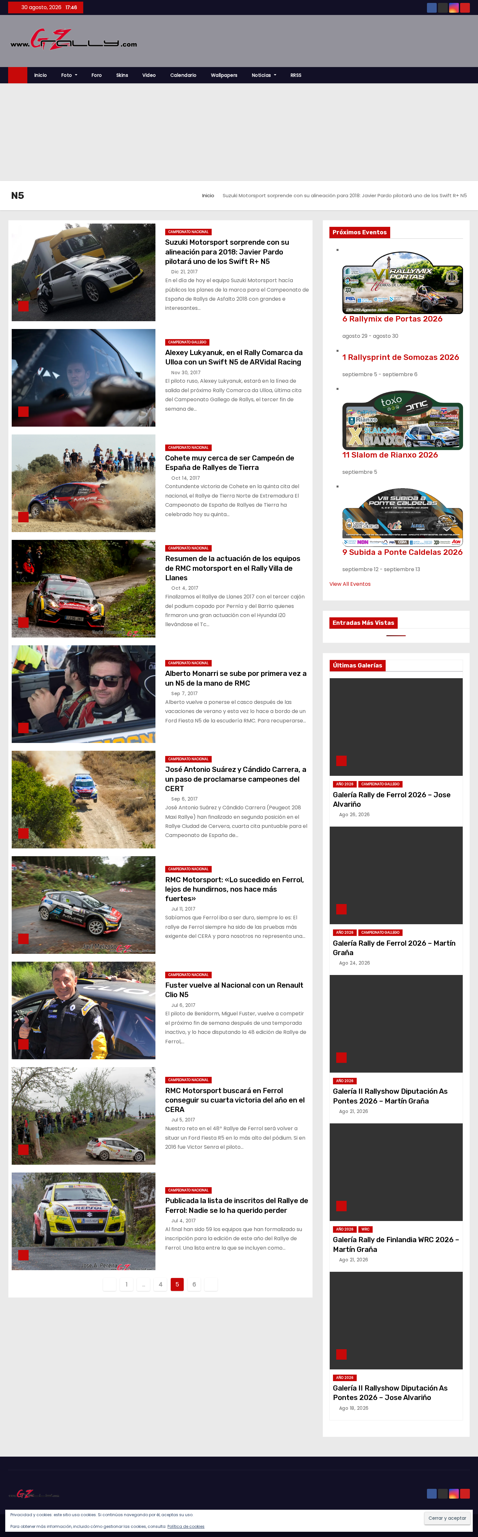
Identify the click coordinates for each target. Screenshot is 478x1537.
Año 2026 (344, 784)
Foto (67, 75)
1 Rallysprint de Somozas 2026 (400, 357)
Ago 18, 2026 (354, 1408)
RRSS (296, 75)
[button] (468, 75)
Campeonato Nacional (188, 231)
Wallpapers (224, 75)
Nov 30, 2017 (186, 372)
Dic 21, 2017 (184, 271)
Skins (122, 75)
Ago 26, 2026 (354, 814)
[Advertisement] (239, 132)
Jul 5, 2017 (183, 1120)
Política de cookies (186, 1526)
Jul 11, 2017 (183, 909)
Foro (97, 75)
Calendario (183, 75)
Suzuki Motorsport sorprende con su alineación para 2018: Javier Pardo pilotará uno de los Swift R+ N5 (227, 252)
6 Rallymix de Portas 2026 (392, 318)
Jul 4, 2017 (183, 1220)
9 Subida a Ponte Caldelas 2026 (402, 552)
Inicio (40, 75)
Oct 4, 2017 (185, 588)
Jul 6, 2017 (183, 1005)
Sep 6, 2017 (184, 799)
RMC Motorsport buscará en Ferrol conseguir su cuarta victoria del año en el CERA (235, 1100)
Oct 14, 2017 (185, 478)
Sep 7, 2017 (184, 693)
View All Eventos (350, 584)
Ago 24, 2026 (354, 963)
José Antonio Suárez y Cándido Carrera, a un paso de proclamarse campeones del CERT (235, 779)
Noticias (262, 75)
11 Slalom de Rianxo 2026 (390, 455)
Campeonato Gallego (187, 342)
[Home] (17, 75)
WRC (365, 1229)
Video (149, 75)
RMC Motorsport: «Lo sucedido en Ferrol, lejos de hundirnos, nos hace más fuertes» (234, 889)
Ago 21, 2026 (353, 1111)
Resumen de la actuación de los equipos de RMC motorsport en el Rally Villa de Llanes (232, 568)
